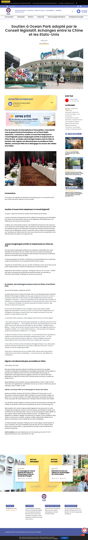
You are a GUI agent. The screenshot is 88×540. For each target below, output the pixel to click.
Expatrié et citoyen (40, 10)
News (77, 123)
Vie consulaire (76, 127)
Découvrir (35, 486)
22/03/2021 (29, 478)
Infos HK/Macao (50, 10)
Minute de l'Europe (70, 123)
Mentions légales (10, 510)
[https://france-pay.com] (30, 119)
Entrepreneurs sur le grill (76, 17)
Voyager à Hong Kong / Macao (73, 129)
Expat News (30, 10)
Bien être (30, 17)
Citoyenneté (20, 17)
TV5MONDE (58, 10)
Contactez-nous (19, 12)
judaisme (76, 121)
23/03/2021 (63, 478)
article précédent (34, 460)
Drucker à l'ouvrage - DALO (72, 114)
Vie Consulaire (9, 17)
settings (55, 538)
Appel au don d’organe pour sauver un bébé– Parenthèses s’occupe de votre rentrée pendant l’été (73, 194)
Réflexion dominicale (70, 125)
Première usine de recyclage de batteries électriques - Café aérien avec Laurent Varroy (74, 173)
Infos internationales (20, 10)
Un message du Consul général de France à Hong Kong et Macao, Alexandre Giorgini (26, 473)
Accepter (64, 537)
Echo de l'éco (68, 116)
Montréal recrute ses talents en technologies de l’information (61, 472)
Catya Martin (74, 99)
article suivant (54, 460)
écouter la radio (84, 11)
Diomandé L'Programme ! (72, 112)
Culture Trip (68, 110)
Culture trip (40, 17)
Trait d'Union (68, 127)
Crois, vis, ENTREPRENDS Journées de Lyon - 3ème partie (72, 153)
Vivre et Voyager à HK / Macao (56, 17)
